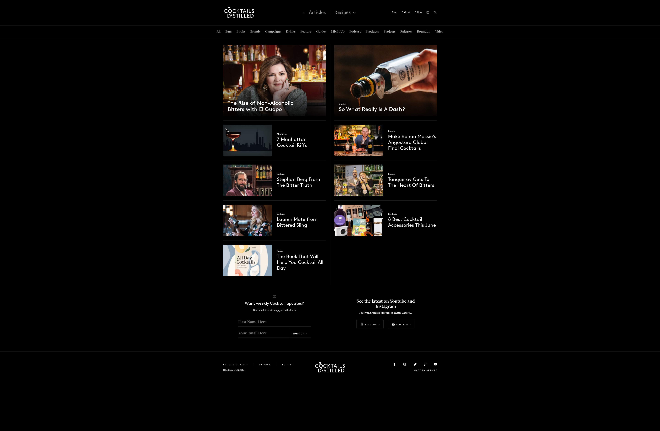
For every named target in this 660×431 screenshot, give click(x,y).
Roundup (423, 31)
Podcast (406, 12)
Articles (317, 12)
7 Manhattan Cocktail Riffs (292, 142)
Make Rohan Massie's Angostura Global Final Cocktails (412, 142)
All (219, 31)
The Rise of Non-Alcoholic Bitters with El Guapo (260, 106)
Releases (406, 31)
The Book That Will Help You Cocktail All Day (300, 262)
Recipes (342, 12)
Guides (321, 31)
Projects (389, 31)
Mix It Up (338, 31)
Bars (228, 31)
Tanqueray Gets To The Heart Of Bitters (411, 182)
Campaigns (273, 31)
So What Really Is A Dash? (372, 109)
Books (240, 31)
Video (439, 31)
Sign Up (298, 333)
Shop (394, 12)
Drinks (291, 31)
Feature (305, 31)
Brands (255, 31)
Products (372, 31)
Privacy (265, 364)
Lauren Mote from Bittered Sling (297, 222)
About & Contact (236, 364)
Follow (371, 324)
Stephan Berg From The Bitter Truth (298, 182)
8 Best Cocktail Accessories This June (412, 222)
